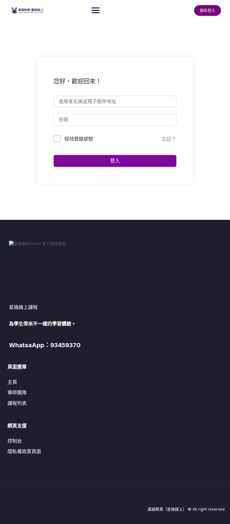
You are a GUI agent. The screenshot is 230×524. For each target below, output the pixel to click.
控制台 (14, 441)
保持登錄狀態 (78, 139)
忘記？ (169, 139)
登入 (115, 160)
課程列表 (17, 403)
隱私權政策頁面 (24, 451)
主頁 (12, 382)
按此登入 (207, 10)
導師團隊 (17, 392)
